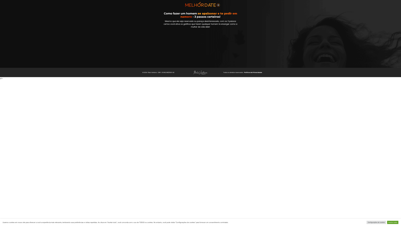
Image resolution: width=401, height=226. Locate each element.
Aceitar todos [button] (392, 222)
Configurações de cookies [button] (376, 222)
